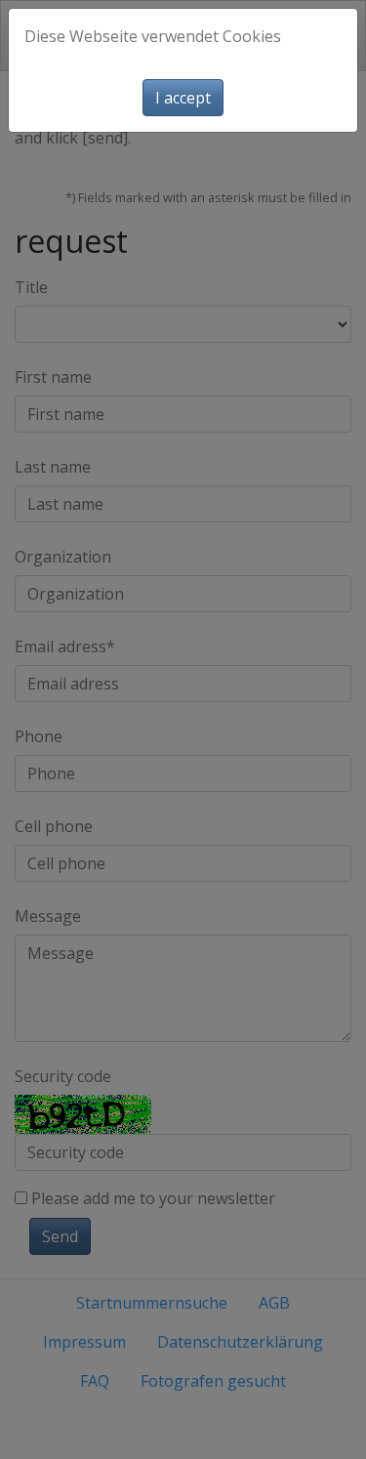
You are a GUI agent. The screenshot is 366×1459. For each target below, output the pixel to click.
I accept (183, 97)
